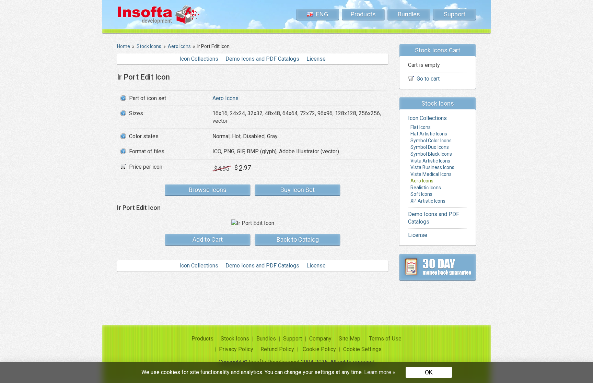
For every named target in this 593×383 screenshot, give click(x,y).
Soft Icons (421, 194)
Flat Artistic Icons (428, 133)
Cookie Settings (362, 349)
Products (363, 14)
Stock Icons (235, 338)
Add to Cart (208, 239)
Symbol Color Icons (431, 140)
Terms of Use (385, 338)
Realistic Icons (425, 187)
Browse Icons (207, 189)
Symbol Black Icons (431, 154)
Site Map (349, 338)
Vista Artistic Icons (430, 161)
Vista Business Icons (432, 167)
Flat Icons (420, 127)
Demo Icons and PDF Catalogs (262, 59)
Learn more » (379, 372)
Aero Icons (225, 98)
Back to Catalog (298, 239)
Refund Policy (277, 349)
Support (454, 14)
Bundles (409, 14)
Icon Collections (198, 59)
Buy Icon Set (297, 189)
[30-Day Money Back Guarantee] (437, 267)
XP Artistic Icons (427, 201)
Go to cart (428, 78)
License (316, 59)
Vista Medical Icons (431, 174)
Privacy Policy (236, 349)
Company (320, 338)
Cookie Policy (319, 349)
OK (429, 372)
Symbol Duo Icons (429, 147)
